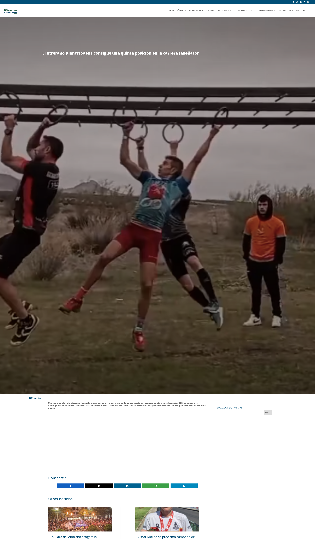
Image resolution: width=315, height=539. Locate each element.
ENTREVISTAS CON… (297, 11)
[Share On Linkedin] (127, 485)
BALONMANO (223, 11)
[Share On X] (98, 485)
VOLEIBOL (210, 11)
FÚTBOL (180, 11)
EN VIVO (282, 11)
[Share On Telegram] (184, 485)
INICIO (171, 11)
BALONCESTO (195, 11)
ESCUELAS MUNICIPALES (244, 11)
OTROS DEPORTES (265, 11)
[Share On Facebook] (70, 485)
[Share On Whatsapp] (155, 485)
